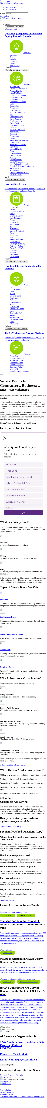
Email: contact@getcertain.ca (18, 1059)
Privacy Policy (5, 1090)
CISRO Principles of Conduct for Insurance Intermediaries (22, 1097)
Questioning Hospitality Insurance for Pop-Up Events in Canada (23, 34)
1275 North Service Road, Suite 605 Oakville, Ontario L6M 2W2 (22, 1045)
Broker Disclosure (7, 1092)
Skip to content (5, 1)
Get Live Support (7, 1065)
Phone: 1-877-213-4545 (14, 1054)
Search (2, 14)
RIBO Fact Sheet (6, 1094)
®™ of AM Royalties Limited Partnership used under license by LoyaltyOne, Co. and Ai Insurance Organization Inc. (22, 1103)
